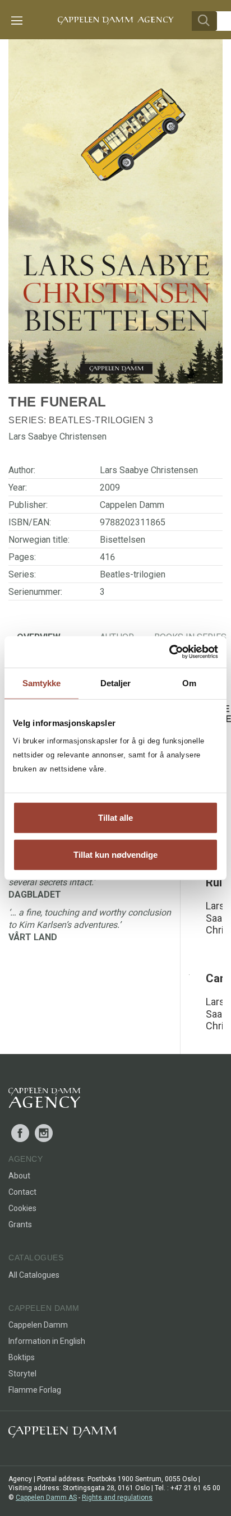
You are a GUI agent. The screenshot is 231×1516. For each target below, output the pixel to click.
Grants (20, 1224)
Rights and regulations (117, 1497)
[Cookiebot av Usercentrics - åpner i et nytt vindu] (169, 652)
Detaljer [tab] (115, 682)
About (19, 1175)
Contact (22, 1191)
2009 (110, 487)
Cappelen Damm (132, 505)
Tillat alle (115, 817)
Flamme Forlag (34, 1389)
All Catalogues (33, 1274)
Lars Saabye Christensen (149, 470)
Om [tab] (189, 682)
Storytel (22, 1373)
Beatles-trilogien (97, 420)
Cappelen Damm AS (46, 1497)
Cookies (22, 1208)
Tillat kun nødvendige (115, 854)
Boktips (21, 1357)
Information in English (46, 1341)
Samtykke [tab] (41, 682)
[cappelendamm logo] (62, 1434)
